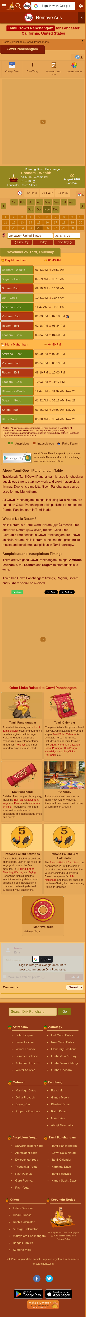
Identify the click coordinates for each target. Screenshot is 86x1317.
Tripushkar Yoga (26, 1166)
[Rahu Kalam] (68, 316)
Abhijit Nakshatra (62, 1125)
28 (64, 228)
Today (43, 242)
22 (13, 228)
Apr (39, 202)
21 (5, 228)
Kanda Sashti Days (64, 1180)
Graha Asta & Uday (63, 1056)
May (48, 202)
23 (22, 228)
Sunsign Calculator (25, 1229)
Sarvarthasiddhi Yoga (29, 1145)
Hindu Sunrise (22, 1215)
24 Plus (63, 193)
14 (30, 222)
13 (22, 222)
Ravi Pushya (23, 1173)
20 (80, 222)
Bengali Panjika (23, 1243)
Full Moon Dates (62, 1035)
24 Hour (47, 193)
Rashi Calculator (24, 1222)
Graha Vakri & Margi (64, 1063)
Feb (22, 202)
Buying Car (23, 1104)
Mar (31, 202)
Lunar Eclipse (25, 1042)
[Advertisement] (43, 121)
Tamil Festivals (61, 1173)
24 (30, 228)
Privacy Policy (63, 1239)
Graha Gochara (61, 1070)
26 (47, 228)
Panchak (57, 1090)
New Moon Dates (62, 1042)
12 (13, 222)
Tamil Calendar (61, 1159)
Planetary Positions (63, 1049)
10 (80, 217)
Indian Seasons (23, 1208)
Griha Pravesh (25, 1097)
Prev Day (21, 242)
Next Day (65, 242)
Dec (55, 209)
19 (72, 222)
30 (80, 228)
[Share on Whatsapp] (17, 592)
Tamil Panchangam (64, 1145)
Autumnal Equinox (28, 1063)
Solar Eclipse (24, 1035)
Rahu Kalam (59, 1111)
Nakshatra (58, 1118)
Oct (39, 209)
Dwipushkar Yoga (26, 1159)
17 (55, 222)
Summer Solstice (27, 1056)
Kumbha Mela (22, 1249)
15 (38, 222)
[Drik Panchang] (11, 6)
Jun (56, 202)
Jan (14, 202)
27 (55, 228)
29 (72, 228)
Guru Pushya (24, 1180)
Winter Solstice (25, 1070)
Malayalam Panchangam (29, 1235)
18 (64, 222)
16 (47, 222)
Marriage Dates (26, 1090)
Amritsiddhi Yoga (26, 1152)
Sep (30, 209)
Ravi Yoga (22, 1187)
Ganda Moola (60, 1097)
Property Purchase (28, 1111)
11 (5, 222)
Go (64, 1011)
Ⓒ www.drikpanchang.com (63, 1236)
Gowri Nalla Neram (64, 1152)
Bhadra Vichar (60, 1104)
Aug (71, 202)
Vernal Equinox (25, 1049)
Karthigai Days (61, 1166)
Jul (64, 202)
